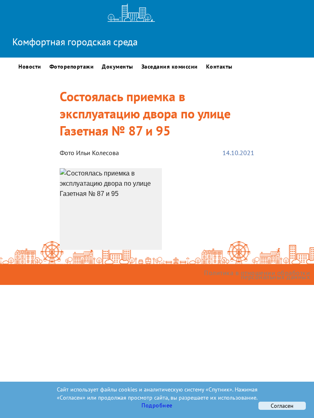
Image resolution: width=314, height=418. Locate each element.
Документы (117, 66)
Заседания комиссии (169, 66)
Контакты (219, 66)
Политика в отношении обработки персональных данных (257, 275)
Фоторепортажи (71, 66)
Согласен (282, 405)
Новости (29, 66)
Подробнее (157, 405)
